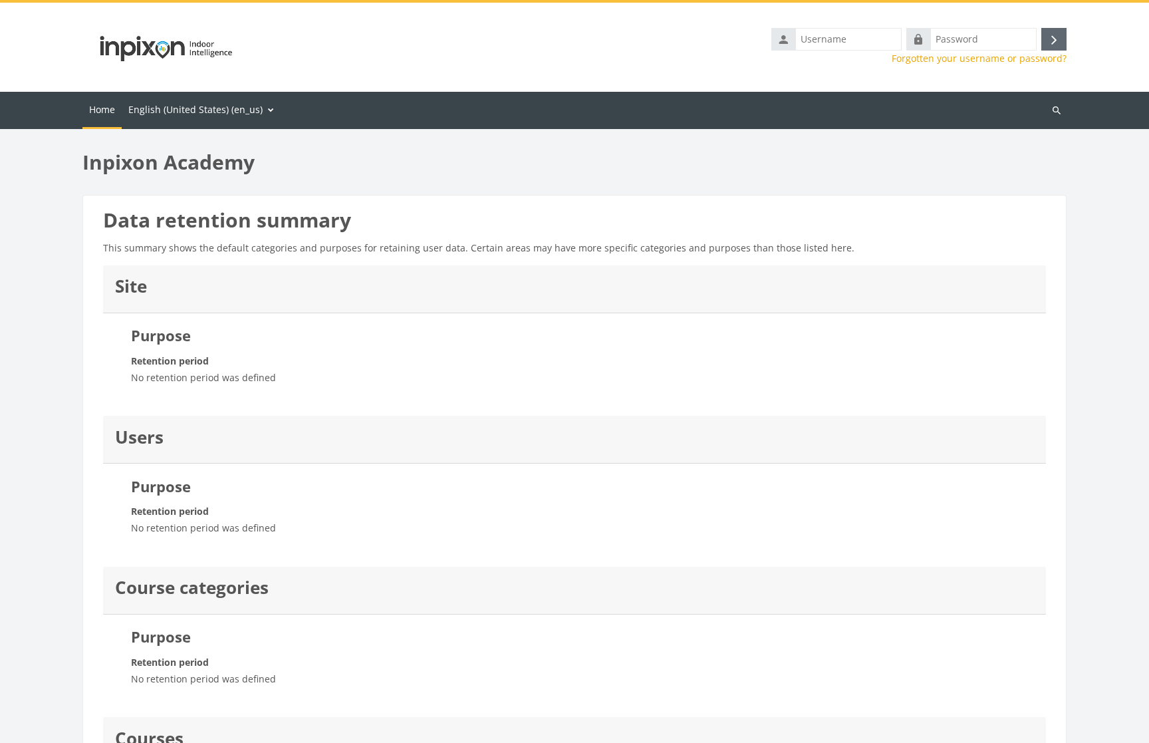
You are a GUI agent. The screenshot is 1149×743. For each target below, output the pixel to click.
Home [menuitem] (102, 109)
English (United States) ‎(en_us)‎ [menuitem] (195, 109)
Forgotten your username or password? (979, 59)
